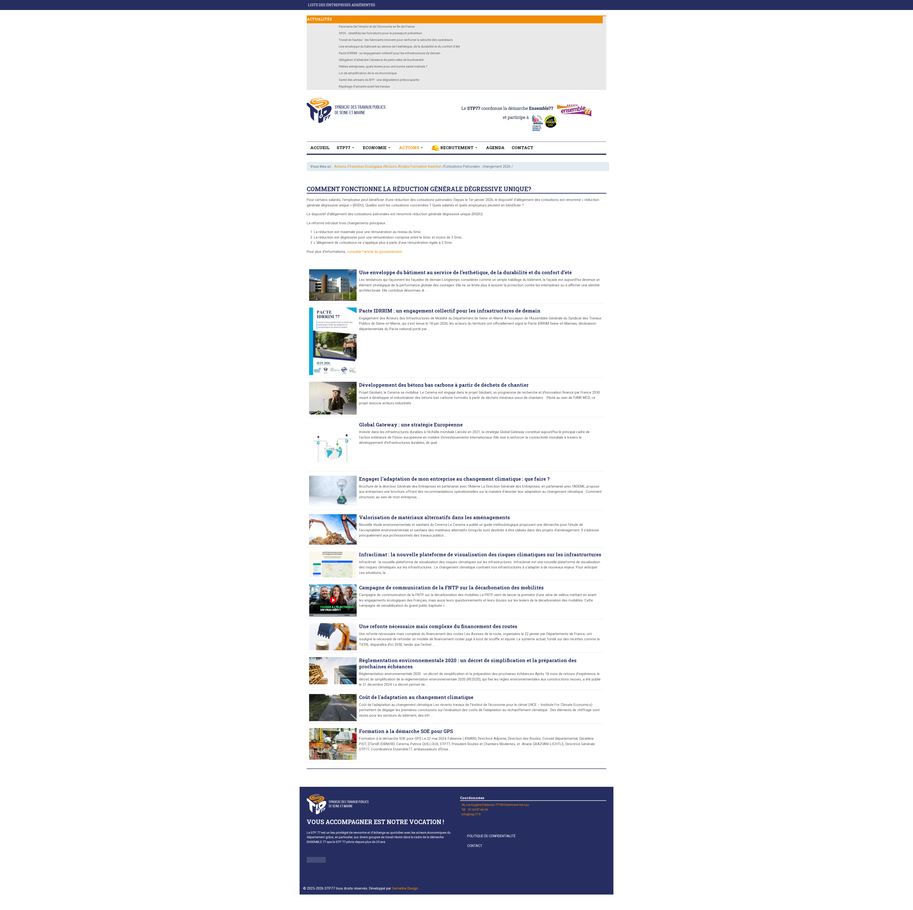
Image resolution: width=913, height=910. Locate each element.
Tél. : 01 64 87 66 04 (474, 809)
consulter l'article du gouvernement (374, 252)
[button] (346, 148)
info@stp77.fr (471, 814)
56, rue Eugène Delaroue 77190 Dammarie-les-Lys (495, 805)
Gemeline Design (405, 888)
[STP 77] (346, 110)
